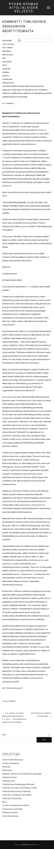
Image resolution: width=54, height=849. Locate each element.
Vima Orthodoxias (10, 816)
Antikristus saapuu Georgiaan (41, 714)
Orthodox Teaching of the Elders (17, 794)
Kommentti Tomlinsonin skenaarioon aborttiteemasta (24, 26)
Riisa (4, 801)
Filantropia (7, 770)
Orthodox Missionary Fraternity (16, 791)
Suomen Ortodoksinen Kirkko (15, 805)
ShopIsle (18, 845)
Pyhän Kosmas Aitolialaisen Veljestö (24, 7)
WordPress (35, 845)
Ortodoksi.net (8, 780)
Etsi (4, 734)
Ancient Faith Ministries (12, 759)
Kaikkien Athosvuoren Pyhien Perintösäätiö (22, 773)
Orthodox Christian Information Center (19, 787)
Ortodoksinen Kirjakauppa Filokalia (18, 784)
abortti (12, 701)
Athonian (6, 766)
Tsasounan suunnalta (12, 809)
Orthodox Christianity (12, 798)
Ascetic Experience (10, 763)
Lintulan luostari (9, 777)
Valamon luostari (10, 812)
